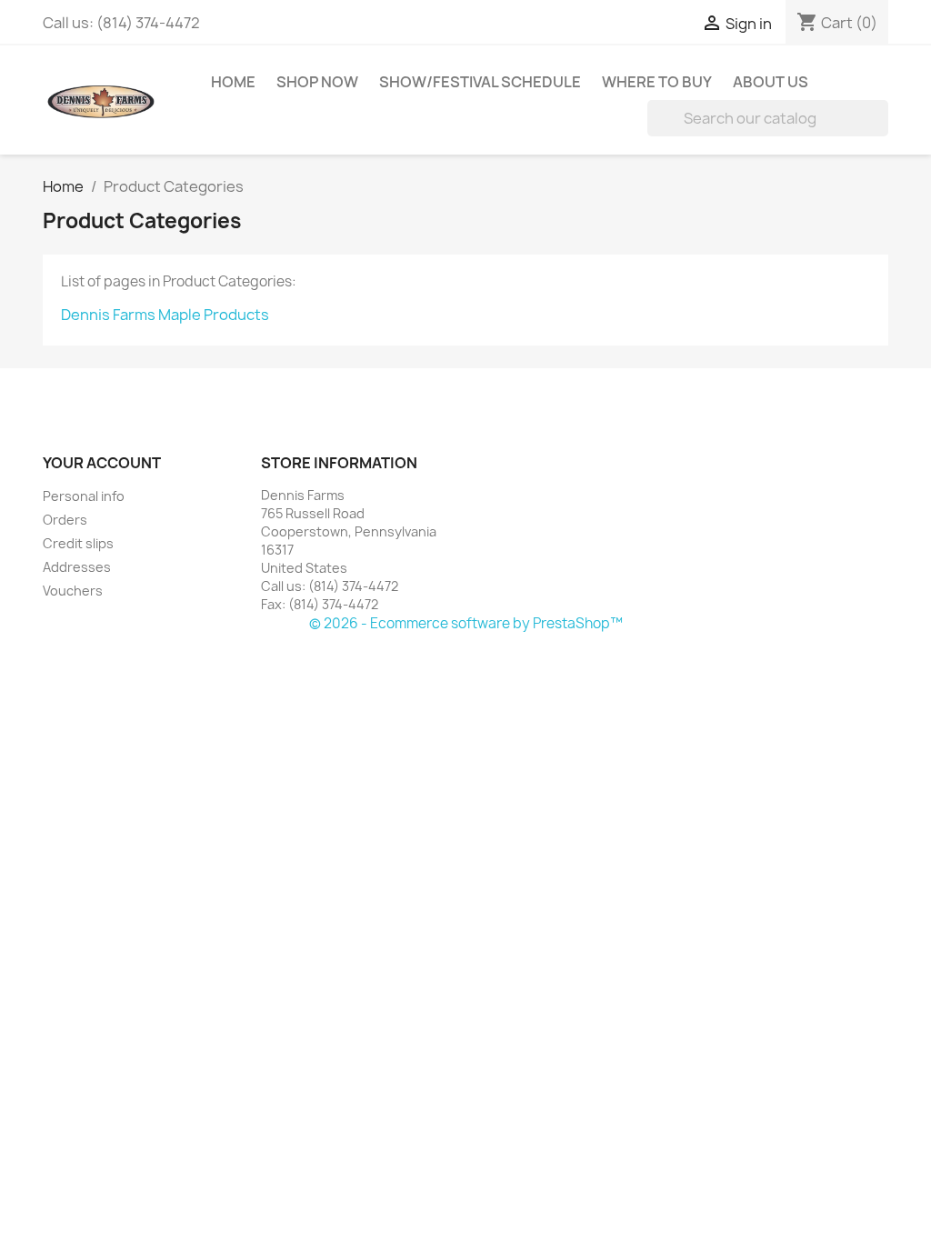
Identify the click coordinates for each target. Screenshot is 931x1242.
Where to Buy (657, 82)
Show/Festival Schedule (480, 82)
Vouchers (73, 590)
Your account (102, 463)
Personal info (84, 496)
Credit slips (78, 543)
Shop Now (317, 82)
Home (233, 82)
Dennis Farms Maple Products (165, 315)
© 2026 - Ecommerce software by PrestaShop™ (466, 623)
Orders (65, 519)
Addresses (77, 567)
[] (881, 131)
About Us (770, 82)
